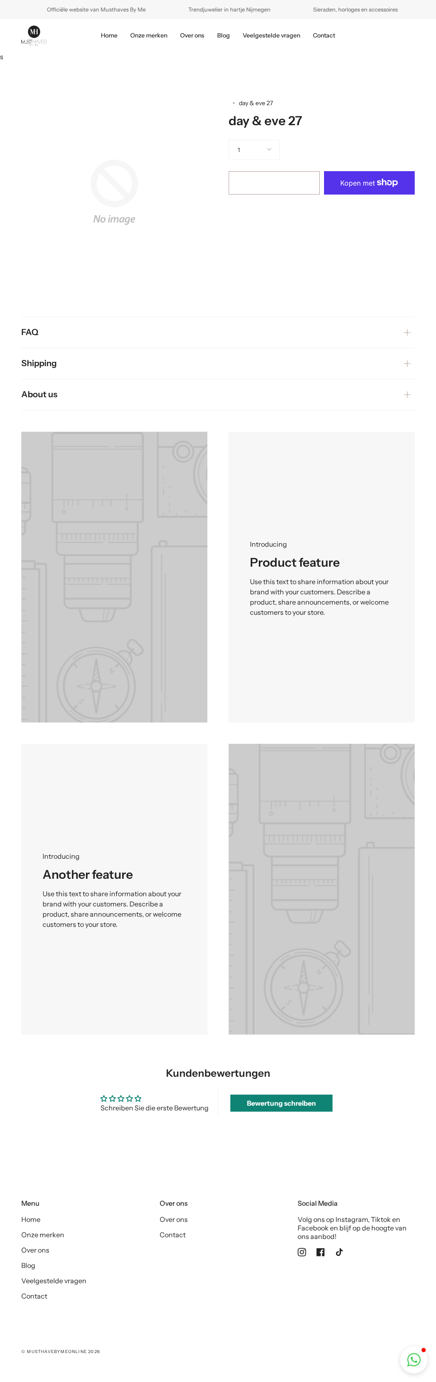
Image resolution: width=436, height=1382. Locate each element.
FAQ (29, 332)
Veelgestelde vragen (53, 1280)
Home (30, 1219)
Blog (28, 1265)
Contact (34, 1296)
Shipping (39, 363)
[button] (413, 1359)
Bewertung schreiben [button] (281, 1103)
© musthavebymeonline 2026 (60, 1351)
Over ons (35, 1250)
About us (39, 394)
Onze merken (42, 1234)
